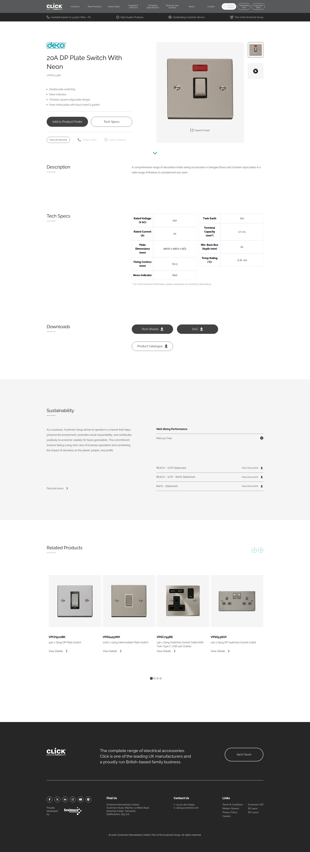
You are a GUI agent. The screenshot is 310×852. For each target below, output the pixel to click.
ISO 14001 (253, 812)
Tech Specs (111, 121)
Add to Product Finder (67, 121)
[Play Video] (255, 71)
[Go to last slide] (254, 550)
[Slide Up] (155, 155)
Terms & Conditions (232, 804)
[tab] (151, 678)
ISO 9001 (253, 808)
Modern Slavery (230, 808)
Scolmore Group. (172, 835)
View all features (58, 140)
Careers (226, 816)
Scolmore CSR (255, 804)
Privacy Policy (229, 812)
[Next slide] (260, 550)
